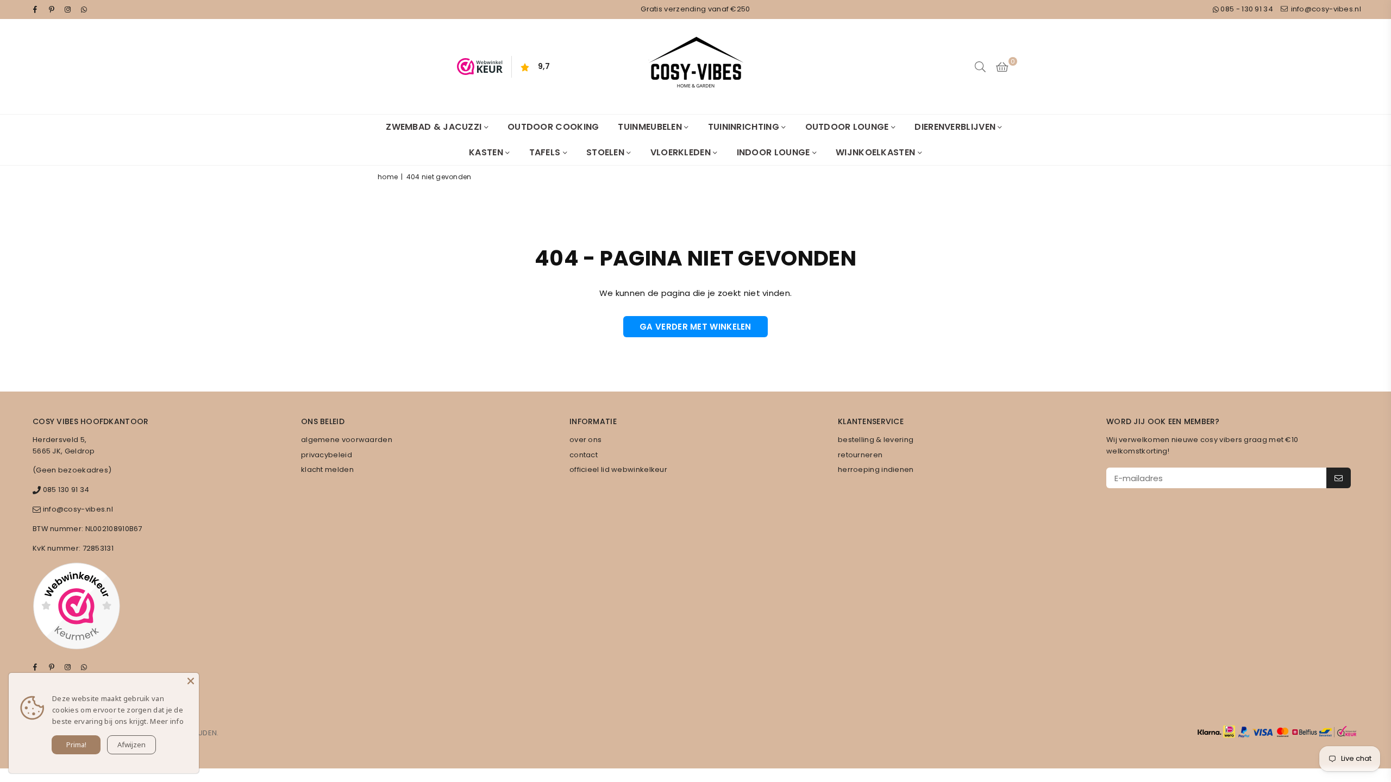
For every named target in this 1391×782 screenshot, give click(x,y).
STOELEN (606, 152)
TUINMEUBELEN (651, 127)
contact (583, 455)
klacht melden (327, 469)
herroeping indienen (876, 469)
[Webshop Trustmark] (76, 607)
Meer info (167, 721)
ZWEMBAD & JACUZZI (435, 127)
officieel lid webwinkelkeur (618, 469)
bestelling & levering (875, 439)
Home (388, 176)
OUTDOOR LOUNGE (848, 127)
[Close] (190, 681)
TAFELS (546, 152)
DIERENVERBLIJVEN (956, 127)
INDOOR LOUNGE (774, 152)
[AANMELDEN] (1338, 478)
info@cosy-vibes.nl (1325, 9)
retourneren (860, 455)
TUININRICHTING (745, 127)
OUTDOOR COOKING (553, 127)
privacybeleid (326, 455)
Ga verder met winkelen (695, 326)
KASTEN (487, 152)
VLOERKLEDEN (681, 152)
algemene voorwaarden (346, 439)
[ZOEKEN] (980, 67)
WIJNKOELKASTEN (877, 152)
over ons (585, 439)
